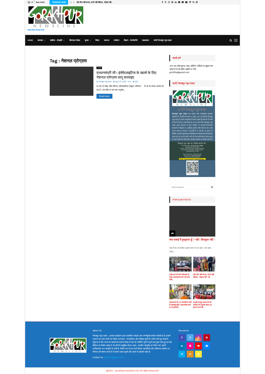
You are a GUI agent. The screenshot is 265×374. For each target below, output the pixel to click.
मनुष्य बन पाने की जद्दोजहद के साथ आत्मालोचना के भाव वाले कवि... (179, 277)
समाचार (40, 40)
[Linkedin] (182, 345)
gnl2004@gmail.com (114, 357)
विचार (97, 40)
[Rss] (190, 354)
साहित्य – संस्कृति (56, 40)
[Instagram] (198, 337)
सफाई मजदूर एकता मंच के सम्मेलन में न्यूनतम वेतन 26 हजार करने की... (202, 305)
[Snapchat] (198, 354)
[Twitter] (190, 337)
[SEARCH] (212, 187)
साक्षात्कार (145, 40)
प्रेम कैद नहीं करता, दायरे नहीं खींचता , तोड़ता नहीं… (95, 2)
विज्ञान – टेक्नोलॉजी (130, 40)
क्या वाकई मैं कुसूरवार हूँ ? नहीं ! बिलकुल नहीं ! (192, 239)
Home (30, 40)
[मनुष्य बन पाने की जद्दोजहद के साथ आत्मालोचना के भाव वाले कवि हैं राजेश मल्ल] (180, 264)
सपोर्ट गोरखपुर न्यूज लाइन (163, 40)
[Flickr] (190, 345)
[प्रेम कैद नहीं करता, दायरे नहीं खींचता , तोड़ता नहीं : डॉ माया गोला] (204, 264)
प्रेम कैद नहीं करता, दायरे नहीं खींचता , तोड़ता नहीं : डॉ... (203, 275)
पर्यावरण (116, 40)
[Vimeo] (182, 354)
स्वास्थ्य (106, 40)
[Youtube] (198, 345)
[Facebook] (182, 337)
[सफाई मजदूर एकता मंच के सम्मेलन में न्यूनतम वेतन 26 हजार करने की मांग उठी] (204, 291)
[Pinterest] (206, 337)
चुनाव (86, 40)
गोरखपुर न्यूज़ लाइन (105, 82)
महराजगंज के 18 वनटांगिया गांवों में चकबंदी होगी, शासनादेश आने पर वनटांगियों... (180, 305)
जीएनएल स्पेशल (74, 40)
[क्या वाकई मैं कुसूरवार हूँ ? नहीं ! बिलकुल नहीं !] (192, 221)
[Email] (206, 345)
